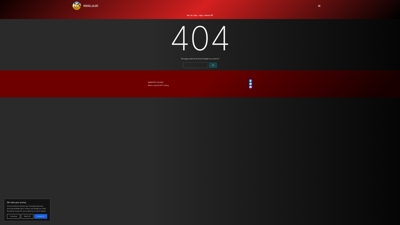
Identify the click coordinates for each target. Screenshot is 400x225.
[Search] (213, 65)
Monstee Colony (156, 82)
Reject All (27, 216)
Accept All (40, 216)
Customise (13, 216)
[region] (27, 210)
